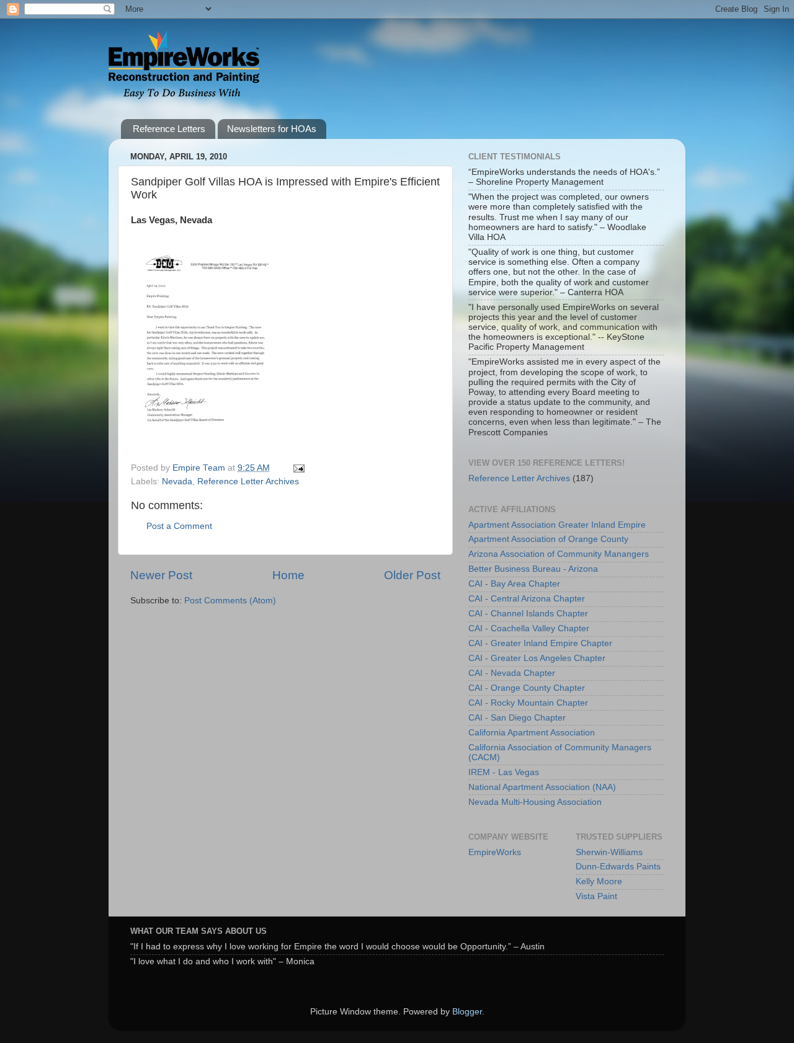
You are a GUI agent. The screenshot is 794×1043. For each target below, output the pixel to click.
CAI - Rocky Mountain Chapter (528, 703)
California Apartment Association (531, 732)
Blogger (467, 1011)
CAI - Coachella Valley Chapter (528, 628)
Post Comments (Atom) (230, 600)
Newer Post (161, 575)
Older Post (412, 575)
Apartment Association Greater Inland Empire (557, 525)
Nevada (177, 481)
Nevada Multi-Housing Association (535, 802)
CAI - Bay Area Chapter (514, 583)
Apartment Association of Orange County (548, 539)
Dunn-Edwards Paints (618, 866)
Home (288, 575)
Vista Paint (596, 896)
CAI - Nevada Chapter (511, 673)
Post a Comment (179, 526)
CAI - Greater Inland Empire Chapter (540, 643)
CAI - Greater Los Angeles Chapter (536, 658)
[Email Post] (298, 468)
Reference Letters (169, 128)
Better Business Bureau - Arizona (533, 569)
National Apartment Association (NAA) (542, 787)
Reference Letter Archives (248, 481)
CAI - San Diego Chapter (517, 717)
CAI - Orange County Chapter (526, 688)
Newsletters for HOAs (271, 128)
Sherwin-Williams (609, 852)
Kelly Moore (599, 881)
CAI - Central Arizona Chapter (526, 598)
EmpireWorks (494, 852)
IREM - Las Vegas (503, 772)
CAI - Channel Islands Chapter (528, 613)
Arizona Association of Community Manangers (558, 554)
